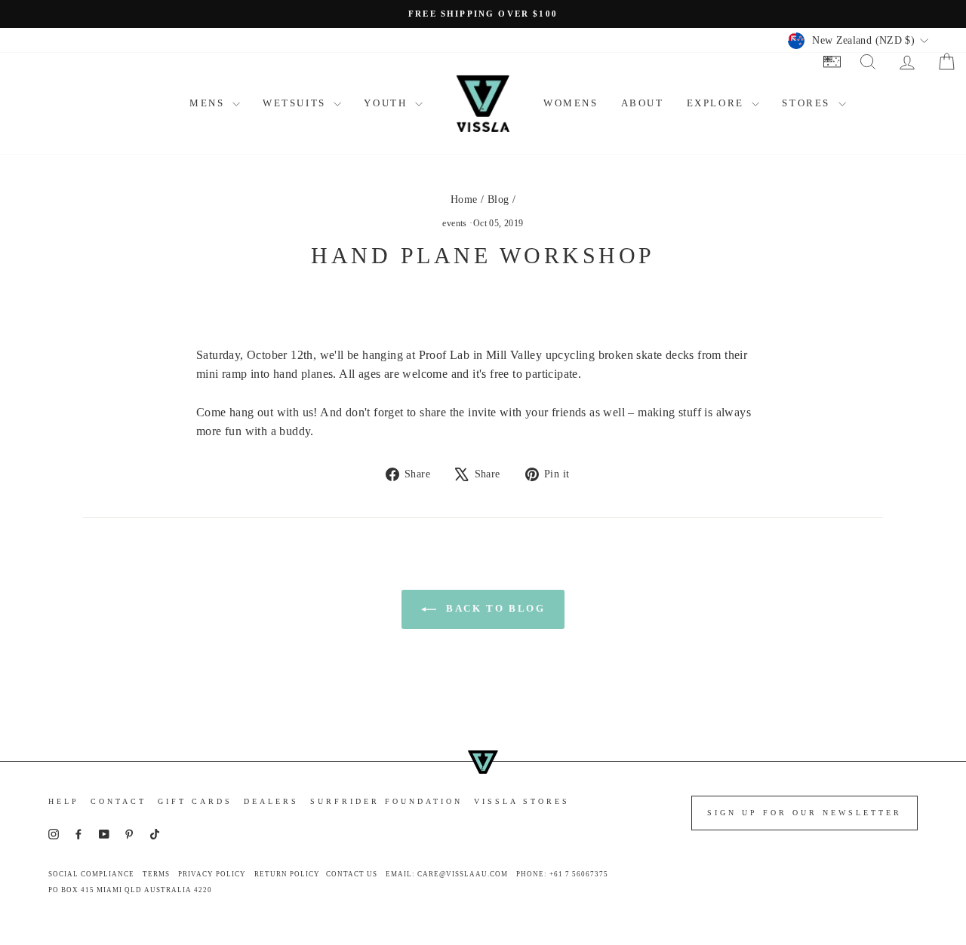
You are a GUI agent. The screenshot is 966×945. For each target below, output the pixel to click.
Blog (498, 199)
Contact (118, 801)
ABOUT (642, 103)
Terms (156, 874)
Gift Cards (195, 801)
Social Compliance (91, 874)
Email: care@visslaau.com (447, 874)
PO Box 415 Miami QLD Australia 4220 (130, 890)
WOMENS (570, 103)
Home (464, 199)
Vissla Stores (522, 801)
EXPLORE (718, 103)
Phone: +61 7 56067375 (562, 874)
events (454, 223)
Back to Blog (494, 608)
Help (63, 801)
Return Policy (287, 874)
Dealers (271, 801)
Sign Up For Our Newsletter (804, 812)
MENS (209, 103)
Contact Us (351, 874)
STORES (808, 103)
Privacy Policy (212, 874)
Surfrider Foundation (386, 801)
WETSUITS (296, 103)
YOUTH (387, 103)
